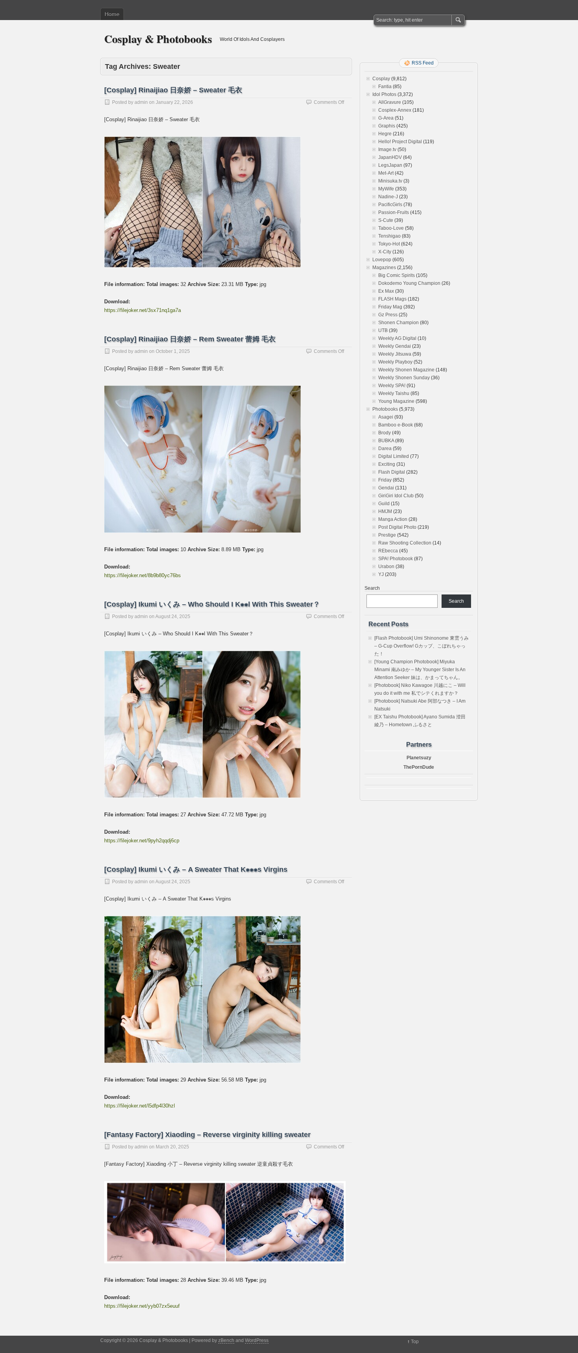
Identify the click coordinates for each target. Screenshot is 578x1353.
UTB (383, 330)
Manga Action (392, 519)
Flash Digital (391, 472)
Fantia (385, 86)
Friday (385, 480)
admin (141, 102)
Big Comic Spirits (396, 275)
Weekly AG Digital (397, 338)
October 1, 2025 (173, 351)
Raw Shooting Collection (404, 543)
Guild (384, 503)
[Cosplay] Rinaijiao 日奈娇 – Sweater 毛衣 (173, 90)
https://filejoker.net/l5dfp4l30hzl (139, 1106)
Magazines (384, 267)
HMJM (385, 511)
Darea (385, 448)
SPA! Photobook (395, 558)
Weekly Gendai (394, 346)
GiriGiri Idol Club (396, 495)
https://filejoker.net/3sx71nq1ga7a (142, 310)
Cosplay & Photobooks (158, 39)
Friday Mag (390, 307)
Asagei (385, 417)
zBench (226, 1340)
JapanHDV (390, 157)
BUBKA (386, 440)
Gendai (386, 488)
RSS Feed (423, 63)
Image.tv (387, 149)
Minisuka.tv (390, 181)
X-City (384, 252)
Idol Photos (384, 94)
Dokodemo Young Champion (409, 283)
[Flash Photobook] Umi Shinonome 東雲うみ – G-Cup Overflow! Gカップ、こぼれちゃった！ (421, 646)
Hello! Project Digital (400, 141)
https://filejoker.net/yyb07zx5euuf (142, 1306)
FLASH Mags (392, 299)
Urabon (386, 566)
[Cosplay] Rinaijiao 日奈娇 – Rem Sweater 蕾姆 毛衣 (190, 339)
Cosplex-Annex (394, 110)
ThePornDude (418, 767)
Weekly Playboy (395, 362)
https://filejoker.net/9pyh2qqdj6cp (141, 841)
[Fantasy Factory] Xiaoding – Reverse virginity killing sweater (207, 1135)
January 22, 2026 (174, 102)
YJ (381, 574)
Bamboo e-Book (395, 425)
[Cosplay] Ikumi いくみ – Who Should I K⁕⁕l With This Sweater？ (212, 604)
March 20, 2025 (172, 1147)
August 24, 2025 (172, 616)
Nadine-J (388, 196)
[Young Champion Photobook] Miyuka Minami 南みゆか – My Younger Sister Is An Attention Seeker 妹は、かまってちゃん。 (420, 669)
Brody (384, 433)
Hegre (385, 134)
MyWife (386, 189)
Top (415, 1341)
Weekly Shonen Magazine (406, 370)
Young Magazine (396, 401)
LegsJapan (390, 165)
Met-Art (386, 173)
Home (112, 14)
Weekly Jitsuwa (394, 354)
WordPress (257, 1340)
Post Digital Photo (397, 527)
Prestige (387, 535)
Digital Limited (393, 456)
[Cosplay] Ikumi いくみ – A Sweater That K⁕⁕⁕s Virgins (195, 869)
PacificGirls (390, 204)
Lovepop (381, 259)
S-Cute (385, 220)
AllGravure (389, 102)
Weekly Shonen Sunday (404, 377)
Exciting (386, 464)
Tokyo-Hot (389, 244)
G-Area (386, 118)
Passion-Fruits (393, 212)
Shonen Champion (398, 322)
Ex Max (386, 291)
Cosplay (381, 78)
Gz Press (388, 314)
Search (372, 588)
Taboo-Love (391, 228)
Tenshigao (389, 236)
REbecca (388, 551)
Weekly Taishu (393, 393)
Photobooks (385, 409)
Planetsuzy (419, 757)
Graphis (386, 126)
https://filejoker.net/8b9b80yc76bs (142, 575)
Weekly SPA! (391, 385)
